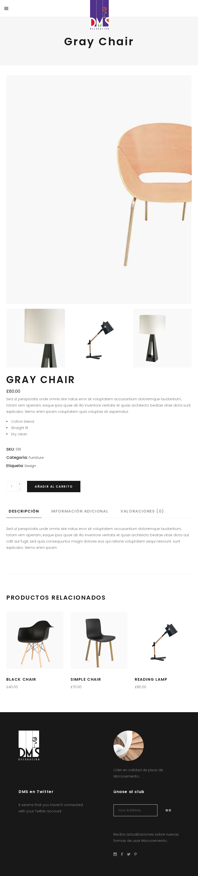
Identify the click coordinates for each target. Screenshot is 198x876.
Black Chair (21, 679)
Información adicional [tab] (80, 511)
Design (30, 465)
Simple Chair (86, 679)
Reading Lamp (151, 679)
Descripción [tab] (24, 511)
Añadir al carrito (54, 486)
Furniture (36, 457)
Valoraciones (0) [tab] (142, 511)
